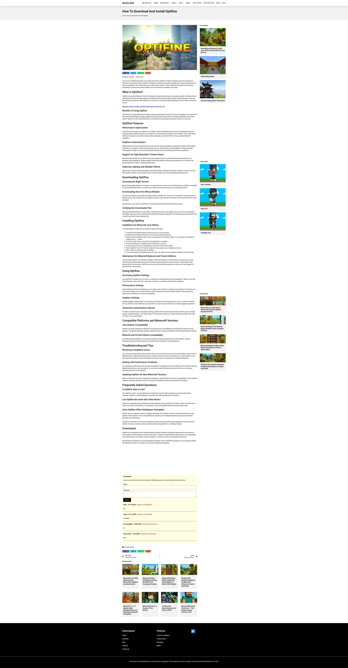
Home (124, 15)
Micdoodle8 (128, 3)
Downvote (148, 505)
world (186, 173)
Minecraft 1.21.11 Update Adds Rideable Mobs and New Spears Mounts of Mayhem (130, 610)
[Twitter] (193, 631)
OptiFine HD (146, 204)
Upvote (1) (140, 505)
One (123, 131)
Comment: (126, 490)
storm (140, 83)
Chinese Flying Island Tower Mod (213, 101)
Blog (132, 547)
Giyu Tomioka (206, 184)
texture (165, 117)
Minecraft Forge (174, 403)
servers (157, 422)
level (188, 119)
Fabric (183, 403)
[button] (125, 73)
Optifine (162, 81)
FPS (154, 134)
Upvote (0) (146, 524)
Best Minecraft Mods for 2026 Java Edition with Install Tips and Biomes (213, 50)
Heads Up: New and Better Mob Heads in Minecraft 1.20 (147, 106)
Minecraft (136, 81)
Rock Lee (204, 209)
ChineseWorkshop (207, 76)
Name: (125, 484)
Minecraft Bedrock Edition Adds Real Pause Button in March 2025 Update (169, 581)
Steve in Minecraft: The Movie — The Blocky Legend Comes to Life (188, 609)
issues (135, 354)
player (141, 81)
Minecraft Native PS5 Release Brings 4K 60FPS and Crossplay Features (150, 581)
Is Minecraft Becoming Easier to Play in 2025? (169, 608)
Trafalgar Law (206, 233)
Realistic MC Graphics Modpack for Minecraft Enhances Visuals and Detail (188, 582)
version (165, 185)
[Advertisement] (159, 460)
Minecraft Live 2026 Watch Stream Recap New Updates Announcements (130, 581)
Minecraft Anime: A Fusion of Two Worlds (150, 608)
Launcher (163, 243)
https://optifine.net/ (160, 195)
